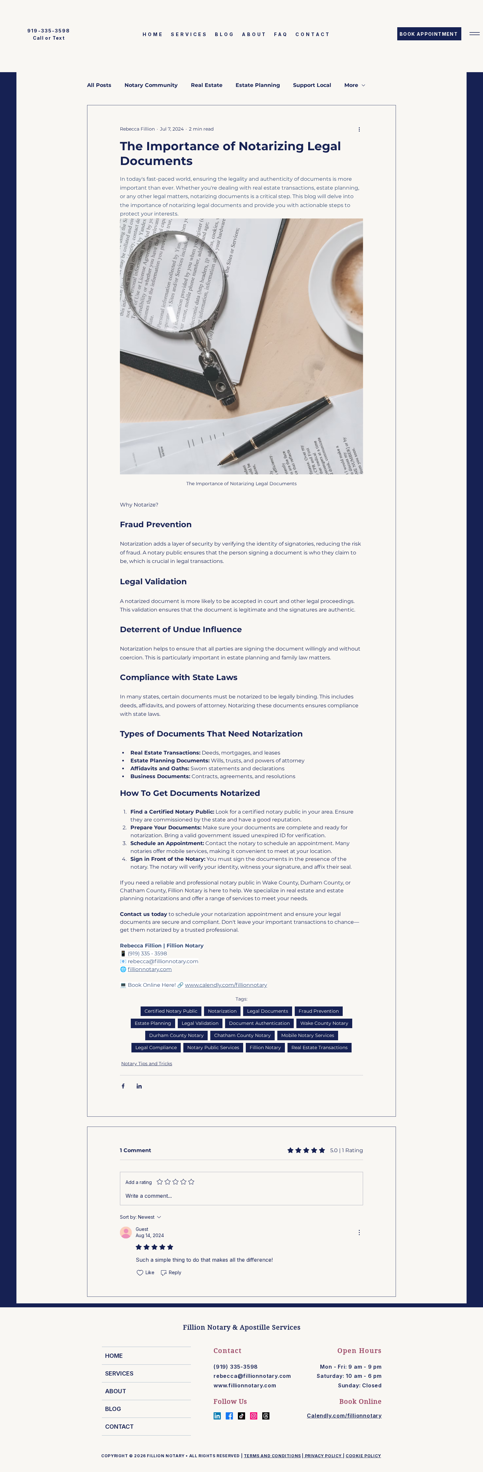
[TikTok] (241, 1416)
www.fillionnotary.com (245, 1385)
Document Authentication (259, 1023)
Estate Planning (258, 85)
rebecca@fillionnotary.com (252, 1376)
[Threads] (265, 1416)
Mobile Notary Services (307, 1035)
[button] (475, 33)
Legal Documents (267, 1011)
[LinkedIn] (217, 1416)
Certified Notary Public (171, 1011)
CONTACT (119, 1426)
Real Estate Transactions (319, 1047)
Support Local (312, 85)
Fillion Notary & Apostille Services (242, 1327)
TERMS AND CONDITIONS (272, 1455)
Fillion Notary (265, 1047)
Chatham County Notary (242, 1035)
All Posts (99, 85)
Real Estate (206, 85)
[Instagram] (253, 1416)
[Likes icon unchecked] (140, 1273)
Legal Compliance (156, 1047)
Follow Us (230, 1401)
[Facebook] (229, 1416)
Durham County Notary (176, 1035)
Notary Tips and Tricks (146, 1064)
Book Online (360, 1401)
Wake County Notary (324, 1023)
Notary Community (151, 85)
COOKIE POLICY (363, 1455)
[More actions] (359, 129)
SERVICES (119, 1373)
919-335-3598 (48, 30)
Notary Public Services (213, 1047)
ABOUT (115, 1391)
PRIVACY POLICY (323, 1455)
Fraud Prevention (319, 1011)
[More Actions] (359, 1232)
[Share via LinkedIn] (139, 1086)
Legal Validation (200, 1023)
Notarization (222, 1011)
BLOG (113, 1408)
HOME (114, 1355)
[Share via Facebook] (123, 1086)
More (351, 85)
